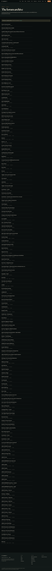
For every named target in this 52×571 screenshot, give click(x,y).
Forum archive (33, 561)
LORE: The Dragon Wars (6, 453)
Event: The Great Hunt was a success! (8, 49)
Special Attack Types (5, 259)
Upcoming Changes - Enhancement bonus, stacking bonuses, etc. (13, 266)
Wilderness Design (5, 361)
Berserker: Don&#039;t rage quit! (8, 86)
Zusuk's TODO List (5, 347)
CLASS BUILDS (4, 97)
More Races (4, 167)
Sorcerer (3, 171)
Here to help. (4, 391)
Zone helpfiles (4, 218)
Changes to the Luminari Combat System (9, 215)
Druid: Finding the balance (6, 79)
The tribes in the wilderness (7, 281)
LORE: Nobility (4, 464)
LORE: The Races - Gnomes (7, 504)
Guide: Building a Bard (6, 119)
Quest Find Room (5, 248)
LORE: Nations (4, 479)
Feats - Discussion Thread (6, 222)
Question (3, 138)
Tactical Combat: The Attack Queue (8, 207)
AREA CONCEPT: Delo (6, 449)
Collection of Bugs (5, 372)
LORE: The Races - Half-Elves (7, 497)
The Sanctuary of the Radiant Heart (8, 295)
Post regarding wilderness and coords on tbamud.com (11, 398)
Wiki (32, 1)
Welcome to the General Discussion (8, 530)
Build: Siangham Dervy (6, 35)
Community (39, 1)
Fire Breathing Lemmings (6, 288)
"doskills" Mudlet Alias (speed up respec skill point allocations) (13, 31)
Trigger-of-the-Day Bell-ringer (7, 185)
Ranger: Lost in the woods (6, 68)
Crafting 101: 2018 (5, 46)
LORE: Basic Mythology (6, 519)
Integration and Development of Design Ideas (10, 350)
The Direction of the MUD (6, 193)
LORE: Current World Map (6, 523)
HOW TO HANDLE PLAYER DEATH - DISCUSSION (11, 332)
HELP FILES (4, 105)
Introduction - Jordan (6, 189)
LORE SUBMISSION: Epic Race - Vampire (9, 482)
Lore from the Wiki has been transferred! (9, 442)
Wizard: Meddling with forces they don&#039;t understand (12, 53)
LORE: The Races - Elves (6, 508)
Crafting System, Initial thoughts (8, 152)
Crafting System (4, 306)
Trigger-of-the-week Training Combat (9, 174)
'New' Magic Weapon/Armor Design (8, 413)
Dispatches (35, 1)
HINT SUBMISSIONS (5, 101)
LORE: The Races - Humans (7, 512)
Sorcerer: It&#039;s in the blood (7, 60)
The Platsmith (4, 380)
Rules (25, 1)
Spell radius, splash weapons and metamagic (10, 233)
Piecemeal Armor (5, 416)
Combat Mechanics (5, 240)
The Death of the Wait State (7, 211)
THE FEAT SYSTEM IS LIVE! (7, 226)
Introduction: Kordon (6, 130)
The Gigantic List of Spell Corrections (8, 112)
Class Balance (4, 317)
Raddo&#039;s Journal (6, 149)
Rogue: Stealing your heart (6, 64)
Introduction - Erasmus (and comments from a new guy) (12, 196)
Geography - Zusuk (5, 273)
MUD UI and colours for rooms (7, 116)
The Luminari (4, 178)
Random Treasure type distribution (8, 424)
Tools (45, 1)
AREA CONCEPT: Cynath (6, 446)
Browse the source (44, 556)
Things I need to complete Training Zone (9, 200)
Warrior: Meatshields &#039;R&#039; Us (9, 57)
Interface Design (5, 237)
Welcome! (3, 541)
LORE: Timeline (4, 468)
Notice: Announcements (6, 24)
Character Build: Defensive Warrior (8, 123)
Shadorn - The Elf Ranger (6, 336)
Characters (28, 1)
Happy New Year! (5, 251)
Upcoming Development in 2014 (7, 244)
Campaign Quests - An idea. (7, 409)
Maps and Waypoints (5, 405)
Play (20, 1)
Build (42, 1)
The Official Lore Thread (6, 534)
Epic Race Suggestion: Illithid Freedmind (9, 328)
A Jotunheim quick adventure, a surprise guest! (10, 42)
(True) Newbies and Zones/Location (8, 270)
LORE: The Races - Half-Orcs (7, 501)
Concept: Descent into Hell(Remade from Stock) (10, 160)
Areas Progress (4, 204)
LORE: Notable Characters (6, 471)
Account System (4, 303)
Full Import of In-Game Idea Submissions (9, 358)
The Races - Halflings (5, 493)
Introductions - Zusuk (6, 438)
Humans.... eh (4, 141)
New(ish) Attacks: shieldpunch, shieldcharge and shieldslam (13, 255)
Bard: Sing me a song (5, 90)
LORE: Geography (5, 475)
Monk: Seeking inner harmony (7, 75)
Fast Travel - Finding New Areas (7, 262)
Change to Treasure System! (7, 420)
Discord (21, 20)
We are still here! (5, 134)
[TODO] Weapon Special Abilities (8, 339)
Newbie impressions (5, 127)
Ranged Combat (4, 310)
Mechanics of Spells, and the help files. (9, 427)
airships (3, 284)
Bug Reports (4, 156)
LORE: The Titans (5, 515)
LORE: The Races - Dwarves (7, 490)
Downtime (3, 277)
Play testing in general (6, 431)
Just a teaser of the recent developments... (9, 402)
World (23, 1)
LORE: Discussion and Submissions (8, 537)
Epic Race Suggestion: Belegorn (7, 321)
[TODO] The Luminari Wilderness (8, 343)
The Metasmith (4, 383)
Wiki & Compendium (34, 556)
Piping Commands (5, 376)
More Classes (4, 163)
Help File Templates (5, 369)
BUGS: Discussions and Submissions (8, 526)
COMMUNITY (4, 292)
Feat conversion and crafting (7, 229)
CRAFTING (4, 182)
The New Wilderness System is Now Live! (9, 394)
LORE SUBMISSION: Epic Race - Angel (9, 486)
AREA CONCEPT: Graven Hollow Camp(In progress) (11, 354)
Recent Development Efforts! (7, 299)
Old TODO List (4, 365)
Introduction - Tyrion (6, 435)
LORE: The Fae (4, 457)
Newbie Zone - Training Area (7, 314)
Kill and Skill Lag (5, 387)
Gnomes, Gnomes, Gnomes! (7, 145)
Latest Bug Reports (5, 108)
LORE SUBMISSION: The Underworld (8, 460)
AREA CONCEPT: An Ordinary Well (8, 325)
